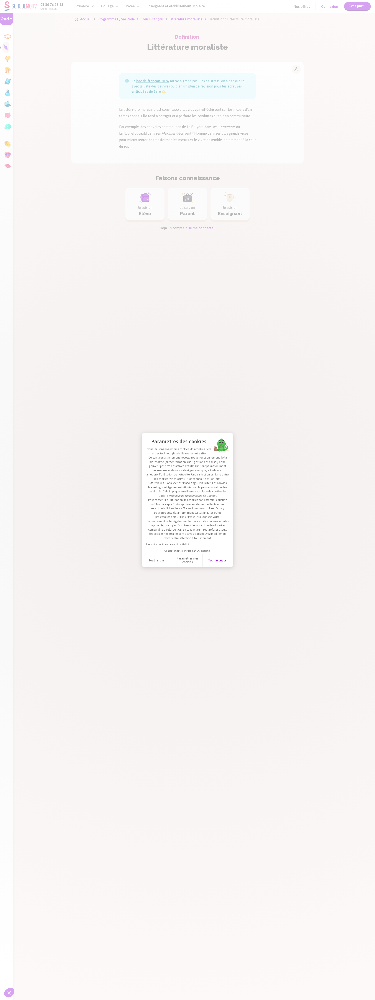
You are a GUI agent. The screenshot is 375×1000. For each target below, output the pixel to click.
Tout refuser (157, 560)
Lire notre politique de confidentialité (167, 544)
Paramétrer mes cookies (187, 560)
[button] (9, 992)
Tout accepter (218, 560)
